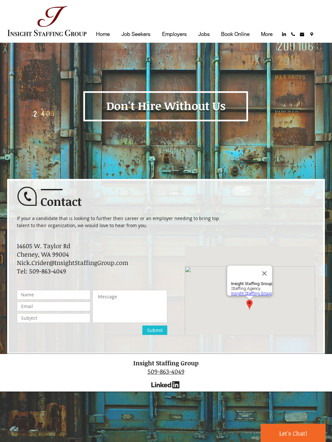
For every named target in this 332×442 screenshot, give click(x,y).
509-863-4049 (166, 371)
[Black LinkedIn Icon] (284, 34)
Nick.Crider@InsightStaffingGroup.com (72, 263)
